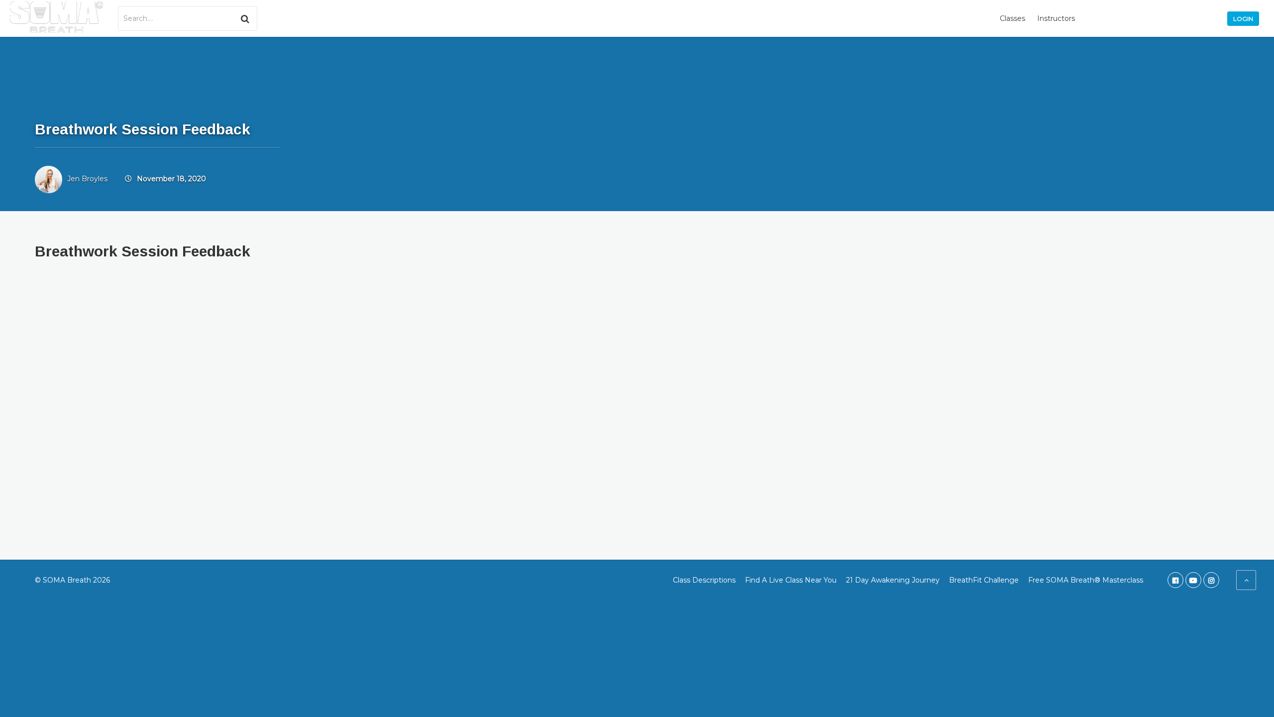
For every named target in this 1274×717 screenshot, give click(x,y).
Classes (1012, 18)
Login (1243, 18)
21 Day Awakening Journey (893, 580)
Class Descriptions (704, 580)
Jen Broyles (87, 178)
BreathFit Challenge (984, 580)
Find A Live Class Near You (791, 580)
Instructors (1056, 18)
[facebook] (1175, 580)
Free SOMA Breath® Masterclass (1085, 580)
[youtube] (1193, 580)
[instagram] (1211, 580)
